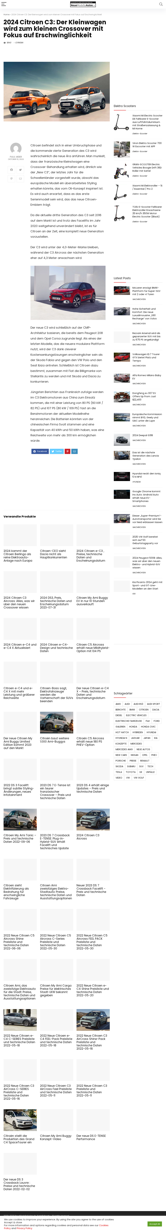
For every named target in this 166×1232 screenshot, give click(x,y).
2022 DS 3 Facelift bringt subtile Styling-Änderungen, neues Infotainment (19, 790)
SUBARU (131, 766)
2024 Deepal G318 (142, 435)
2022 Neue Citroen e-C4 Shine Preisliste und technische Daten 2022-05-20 (93, 990)
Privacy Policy (24, 1228)
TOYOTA (131, 772)
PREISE (133, 760)
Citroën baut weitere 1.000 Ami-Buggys (54, 740)
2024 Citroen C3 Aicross (88, 836)
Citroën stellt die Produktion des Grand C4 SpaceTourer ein (19, 1139)
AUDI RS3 (138, 704)
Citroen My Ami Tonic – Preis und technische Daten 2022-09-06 (20, 838)
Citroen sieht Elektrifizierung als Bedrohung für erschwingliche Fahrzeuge (16, 891)
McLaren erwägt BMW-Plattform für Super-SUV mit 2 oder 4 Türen (146, 291)
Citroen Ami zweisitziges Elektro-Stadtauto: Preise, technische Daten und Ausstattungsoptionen (56, 891)
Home (6, 14)
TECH (150, 766)
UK (140, 772)
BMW (132, 709)
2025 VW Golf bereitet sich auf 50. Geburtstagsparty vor (145, 540)
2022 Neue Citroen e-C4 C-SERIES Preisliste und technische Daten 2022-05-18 (19, 1040)
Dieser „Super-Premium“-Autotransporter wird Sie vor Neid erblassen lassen (147, 519)
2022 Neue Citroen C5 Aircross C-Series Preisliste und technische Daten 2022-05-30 (55, 942)
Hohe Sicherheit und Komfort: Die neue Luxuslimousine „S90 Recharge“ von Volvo (144, 313)
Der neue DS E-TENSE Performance (91, 1137)
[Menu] (4, 4)
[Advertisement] (68, 481)
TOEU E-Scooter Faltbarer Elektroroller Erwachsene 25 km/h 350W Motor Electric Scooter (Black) (147, 211)
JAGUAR (135, 738)
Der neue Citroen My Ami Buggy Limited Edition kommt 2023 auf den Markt (18, 743)
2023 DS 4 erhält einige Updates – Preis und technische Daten (93, 788)
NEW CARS (121, 755)
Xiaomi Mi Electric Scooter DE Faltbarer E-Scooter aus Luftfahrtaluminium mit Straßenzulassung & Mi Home (147, 122)
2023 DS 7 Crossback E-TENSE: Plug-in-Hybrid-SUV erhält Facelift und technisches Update (55, 841)
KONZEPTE (121, 743)
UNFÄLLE (150, 772)
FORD (157, 721)
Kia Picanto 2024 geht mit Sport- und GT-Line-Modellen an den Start (147, 585)
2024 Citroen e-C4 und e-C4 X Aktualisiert (20, 646)
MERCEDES (136, 743)
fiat (148, 721)
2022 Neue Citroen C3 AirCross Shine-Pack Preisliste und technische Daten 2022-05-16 (92, 1042)
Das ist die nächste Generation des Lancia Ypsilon (145, 456)
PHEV (154, 755)
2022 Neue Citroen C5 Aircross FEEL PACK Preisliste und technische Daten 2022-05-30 (92, 942)
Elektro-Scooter (139, 133)
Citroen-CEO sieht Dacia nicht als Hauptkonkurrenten (53, 554)
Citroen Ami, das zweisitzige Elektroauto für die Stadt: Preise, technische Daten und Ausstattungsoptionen (20, 992)
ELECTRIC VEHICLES (136, 715)
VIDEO (119, 777)
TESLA (119, 772)
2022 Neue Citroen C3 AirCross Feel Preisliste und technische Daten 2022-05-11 (56, 1090)
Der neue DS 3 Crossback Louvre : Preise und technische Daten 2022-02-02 (19, 1184)
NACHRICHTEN (138, 299)
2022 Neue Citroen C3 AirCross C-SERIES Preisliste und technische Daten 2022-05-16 (19, 1092)
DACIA (155, 709)
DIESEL (119, 715)
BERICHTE (121, 709)
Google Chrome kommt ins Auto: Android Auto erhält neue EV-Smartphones (146, 496)
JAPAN (146, 738)
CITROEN (19, 42)
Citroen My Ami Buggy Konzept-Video (55, 1137)
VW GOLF (139, 777)
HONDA (133, 726)
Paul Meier (16, 157)
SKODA (119, 766)
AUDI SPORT (153, 704)
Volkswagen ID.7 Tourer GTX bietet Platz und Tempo (146, 357)
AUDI (127, 704)
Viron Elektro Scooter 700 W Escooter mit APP (147, 145)
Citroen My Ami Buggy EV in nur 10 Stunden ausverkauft (92, 601)
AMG (118, 704)
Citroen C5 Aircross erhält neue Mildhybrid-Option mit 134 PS (93, 648)
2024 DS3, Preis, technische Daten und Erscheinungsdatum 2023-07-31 (56, 602)
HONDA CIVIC (148, 726)
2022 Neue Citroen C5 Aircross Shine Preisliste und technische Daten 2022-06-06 (19, 942)
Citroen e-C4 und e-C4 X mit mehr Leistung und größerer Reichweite (19, 693)
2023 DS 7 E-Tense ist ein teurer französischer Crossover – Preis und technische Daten (55, 791)
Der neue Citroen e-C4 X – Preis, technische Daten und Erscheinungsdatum (93, 693)
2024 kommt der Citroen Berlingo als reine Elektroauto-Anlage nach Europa (18, 556)
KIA (133, 593)
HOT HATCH (122, 732)
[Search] (161, 4)
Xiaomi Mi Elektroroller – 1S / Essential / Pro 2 (147, 187)
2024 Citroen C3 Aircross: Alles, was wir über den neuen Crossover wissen (19, 602)
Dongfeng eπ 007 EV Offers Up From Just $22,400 (144, 396)
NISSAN (134, 755)
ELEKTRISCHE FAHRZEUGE (129, 721)
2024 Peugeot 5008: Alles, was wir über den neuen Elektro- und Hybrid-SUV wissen (147, 562)
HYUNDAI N (121, 738)
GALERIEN (120, 726)
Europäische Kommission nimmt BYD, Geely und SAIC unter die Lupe (147, 417)
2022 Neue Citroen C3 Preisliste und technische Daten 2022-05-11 (92, 1090)
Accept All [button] (154, 1224)
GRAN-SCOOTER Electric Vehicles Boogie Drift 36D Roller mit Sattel (147, 168)
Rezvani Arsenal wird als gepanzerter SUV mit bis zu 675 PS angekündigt (146, 336)
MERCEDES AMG (124, 749)
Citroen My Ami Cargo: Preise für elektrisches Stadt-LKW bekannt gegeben (56, 990)
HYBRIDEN (138, 732)
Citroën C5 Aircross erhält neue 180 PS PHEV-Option (90, 741)
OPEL (145, 755)
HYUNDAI (136, 481)
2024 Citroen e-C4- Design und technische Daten (56, 648)
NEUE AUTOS (143, 749)
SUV (141, 766)
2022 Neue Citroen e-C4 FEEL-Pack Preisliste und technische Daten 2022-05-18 (56, 1040)
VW (128, 777)
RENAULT (144, 760)
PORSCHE (121, 760)
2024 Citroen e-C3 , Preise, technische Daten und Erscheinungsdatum (91, 556)
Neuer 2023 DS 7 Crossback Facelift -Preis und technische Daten (91, 890)
